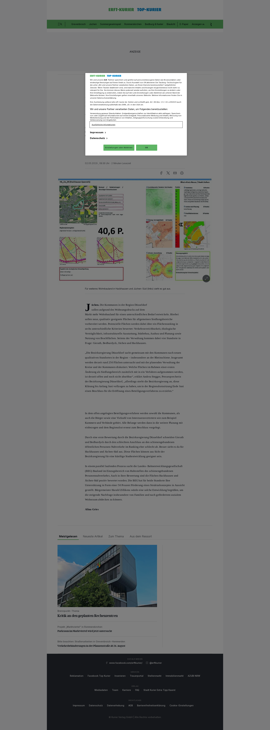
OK (146, 147)
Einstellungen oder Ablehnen (118, 147)
